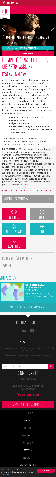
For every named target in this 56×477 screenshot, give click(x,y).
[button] (28, 199)
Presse (28, 450)
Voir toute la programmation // (28, 307)
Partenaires (28, 443)
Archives (28, 420)
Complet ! (28, 53)
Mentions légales (28, 465)
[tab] (28, 199)
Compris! (46, 470)
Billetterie (28, 413)
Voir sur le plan (29, 394)
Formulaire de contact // (28, 405)
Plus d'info (5, 474)
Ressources (28, 458)
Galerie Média (28, 435)
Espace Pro (28, 428)
